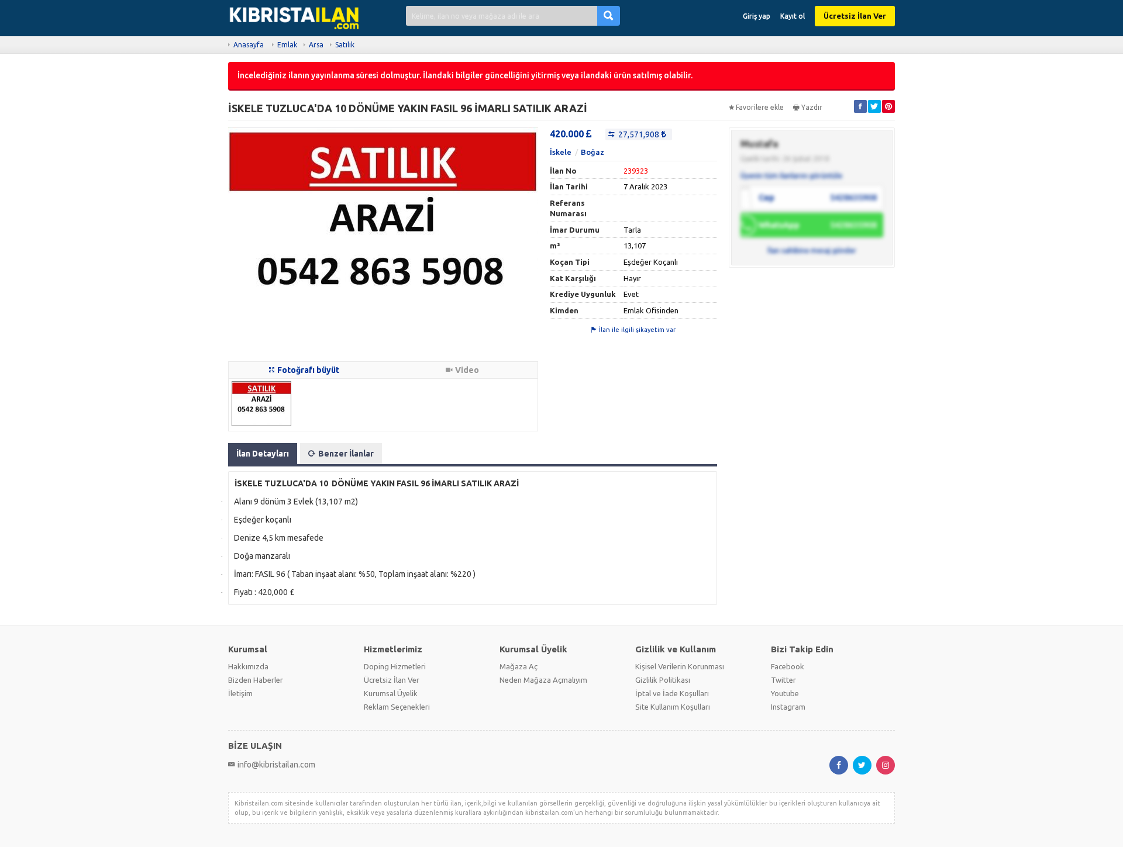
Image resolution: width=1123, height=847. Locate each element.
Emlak (287, 45)
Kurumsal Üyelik (391, 693)
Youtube (785, 693)
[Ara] (608, 15)
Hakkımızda (248, 666)
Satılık (344, 45)
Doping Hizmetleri (395, 666)
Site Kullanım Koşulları (672, 707)
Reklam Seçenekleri (397, 707)
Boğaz (592, 152)
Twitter (783, 680)
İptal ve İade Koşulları (672, 693)
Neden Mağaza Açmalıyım (543, 680)
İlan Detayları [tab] (262, 453)
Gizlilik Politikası (662, 680)
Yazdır (811, 107)
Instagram (788, 707)
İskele (560, 152)
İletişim (240, 693)
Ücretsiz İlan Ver (855, 16)
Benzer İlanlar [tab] (346, 453)
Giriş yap (756, 16)
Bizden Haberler (255, 680)
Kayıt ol (792, 16)
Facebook (787, 666)
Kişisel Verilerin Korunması (679, 666)
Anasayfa (248, 45)
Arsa (316, 45)
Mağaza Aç (519, 666)
